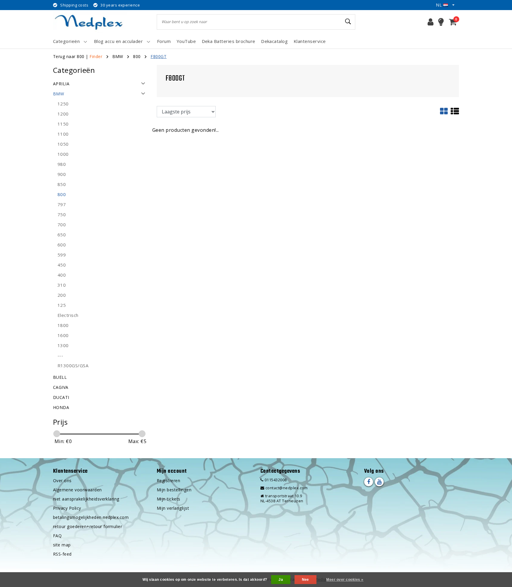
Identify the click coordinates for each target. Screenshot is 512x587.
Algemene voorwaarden (77, 490)
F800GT (159, 56)
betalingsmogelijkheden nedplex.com (91, 517)
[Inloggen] (430, 22)
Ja (281, 580)
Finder (95, 56)
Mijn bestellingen (174, 490)
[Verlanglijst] (441, 22)
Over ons (62, 480)
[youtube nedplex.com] (379, 482)
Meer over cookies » (344, 580)
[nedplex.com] (90, 22)
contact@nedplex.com (286, 487)
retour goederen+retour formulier (87, 526)
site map (62, 545)
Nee (305, 580)
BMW (117, 56)
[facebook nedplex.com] (368, 482)
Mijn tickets (168, 499)
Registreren (168, 480)
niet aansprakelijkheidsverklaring (86, 499)
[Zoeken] (348, 21)
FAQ (57, 535)
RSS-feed (62, 554)
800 (136, 56)
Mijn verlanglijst (173, 508)
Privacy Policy (67, 508)
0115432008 (275, 479)
